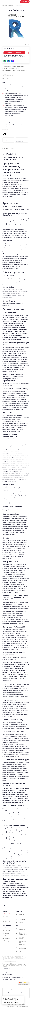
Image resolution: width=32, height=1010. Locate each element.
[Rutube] (11, 982)
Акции (6, 916)
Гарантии (7, 935)
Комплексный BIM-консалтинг (22, 943)
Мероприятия (9, 918)
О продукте (5, 148)
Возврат (7, 933)
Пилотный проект (21, 938)
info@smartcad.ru (7, 974)
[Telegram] (6, 982)
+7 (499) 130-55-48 (7, 972)
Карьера (21, 916)
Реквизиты (8, 938)
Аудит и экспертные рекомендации (23, 933)
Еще (11, 148)
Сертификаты (22, 919)
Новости (7, 921)
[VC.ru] (17, 982)
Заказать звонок (25, 1)
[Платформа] (3, 985)
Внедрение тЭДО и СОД (22, 947)
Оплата (7, 927)
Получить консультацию (14, 52)
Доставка (7, 930)
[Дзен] (14, 982)
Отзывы (21, 922)
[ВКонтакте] (3, 982)
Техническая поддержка (22, 928)
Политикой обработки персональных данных (11, 1001)
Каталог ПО (7, 913)
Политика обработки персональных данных (16, 1006)
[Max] (9, 982)
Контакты (21, 914)
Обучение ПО (21, 951)
